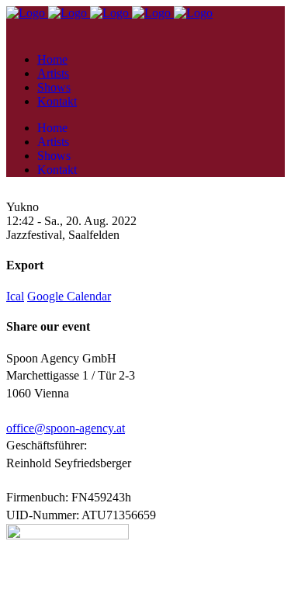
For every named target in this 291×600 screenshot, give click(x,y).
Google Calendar (69, 296)
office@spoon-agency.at (65, 428)
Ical (15, 296)
